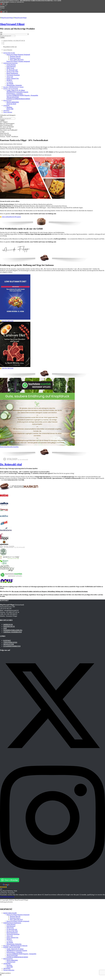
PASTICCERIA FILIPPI (10, 913)
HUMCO (9, 80)
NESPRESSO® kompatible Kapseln (17, 92)
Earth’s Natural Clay (13, 78)
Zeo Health (10, 83)
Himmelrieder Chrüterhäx (14, 85)
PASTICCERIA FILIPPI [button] (9, 53)
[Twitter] (52, 757)
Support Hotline (8, 40)
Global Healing (11, 65)
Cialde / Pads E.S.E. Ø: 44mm (16, 90)
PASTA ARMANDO (13, 102)
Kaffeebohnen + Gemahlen (15, 93)
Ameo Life (10, 77)
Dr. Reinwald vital (12, 70)
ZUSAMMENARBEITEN (12, 646)
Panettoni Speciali (15, 56)
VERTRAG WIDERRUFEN (12, 632)
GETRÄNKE (7, 963)
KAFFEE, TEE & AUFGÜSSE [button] (10, 88)
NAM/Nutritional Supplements (12, 923)
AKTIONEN (6, 110)
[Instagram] (52, 877)
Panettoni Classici (15, 58)
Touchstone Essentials (13, 75)
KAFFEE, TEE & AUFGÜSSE (11, 947)
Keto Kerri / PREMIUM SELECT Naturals (13, 87)
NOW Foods (10, 68)
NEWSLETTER (8, 644)
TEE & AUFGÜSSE (13, 97)
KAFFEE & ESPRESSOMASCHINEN (18, 99)
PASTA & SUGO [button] (7, 100)
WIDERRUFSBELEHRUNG (12, 630)
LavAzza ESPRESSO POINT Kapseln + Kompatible (22, 95)
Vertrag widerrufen (7, 112)
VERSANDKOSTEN (10, 642)
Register (9, 50)
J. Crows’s (10, 82)
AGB (5, 628)
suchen (2, 37)
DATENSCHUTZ (9, 626)
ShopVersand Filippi (12, 24)
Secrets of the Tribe (12, 71)
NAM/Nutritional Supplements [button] (10, 63)
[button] (52, 8)
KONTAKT (7, 640)
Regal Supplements (12, 73)
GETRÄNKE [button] (6, 105)
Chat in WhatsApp (11, 880)
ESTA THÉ (10, 109)
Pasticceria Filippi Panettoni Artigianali (18, 914)
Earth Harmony (11, 66)
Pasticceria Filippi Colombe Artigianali (18, 61)
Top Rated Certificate (7, 896)
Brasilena (9, 107)
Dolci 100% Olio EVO (16, 59)
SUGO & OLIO (11, 104)
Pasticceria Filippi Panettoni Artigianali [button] (18, 54)
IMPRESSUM (8, 624)
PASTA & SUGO (8, 958)
